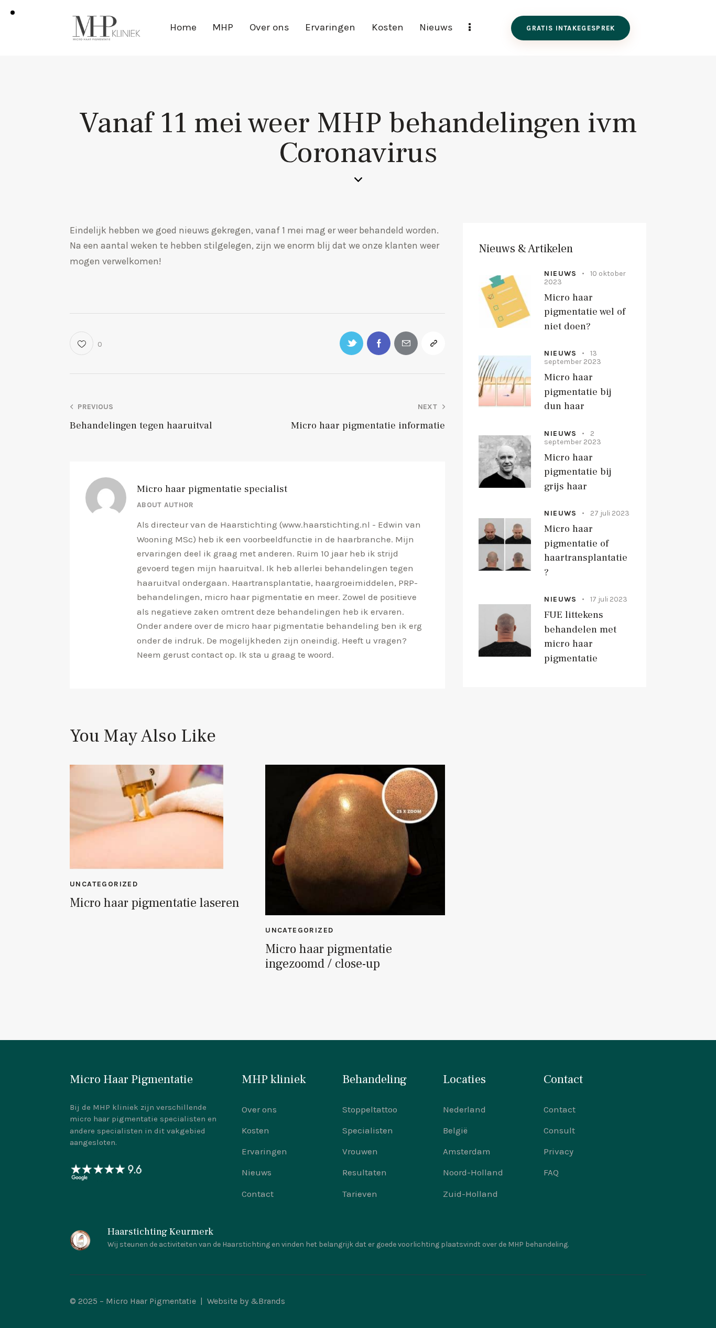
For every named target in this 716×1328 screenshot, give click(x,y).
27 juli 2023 (610, 513)
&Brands (268, 1301)
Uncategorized (104, 884)
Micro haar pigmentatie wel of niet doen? (584, 312)
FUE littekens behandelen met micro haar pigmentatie (580, 637)
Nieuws (560, 273)
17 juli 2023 (608, 599)
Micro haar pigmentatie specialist (212, 489)
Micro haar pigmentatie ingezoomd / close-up (328, 957)
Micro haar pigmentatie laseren (155, 903)
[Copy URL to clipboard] (433, 343)
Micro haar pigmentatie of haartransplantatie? (585, 550)
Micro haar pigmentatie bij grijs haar (578, 471)
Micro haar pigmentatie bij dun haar (578, 391)
